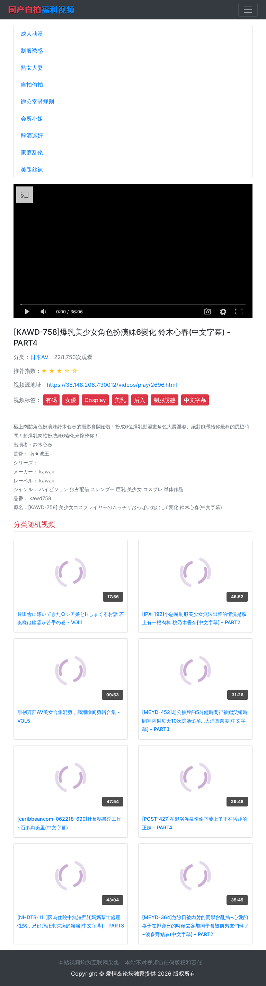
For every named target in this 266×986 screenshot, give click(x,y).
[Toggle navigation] (248, 10)
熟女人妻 (32, 67)
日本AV (39, 357)
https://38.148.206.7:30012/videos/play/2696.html (112, 384)
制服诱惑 (32, 50)
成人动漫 (32, 33)
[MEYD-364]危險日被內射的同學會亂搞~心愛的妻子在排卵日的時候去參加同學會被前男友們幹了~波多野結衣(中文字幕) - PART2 (195, 925)
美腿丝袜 (32, 169)
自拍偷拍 (32, 84)
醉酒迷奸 (32, 135)
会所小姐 (32, 118)
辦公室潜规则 (37, 101)
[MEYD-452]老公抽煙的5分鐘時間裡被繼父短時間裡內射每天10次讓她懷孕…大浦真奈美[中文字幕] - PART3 (195, 720)
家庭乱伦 (32, 152)
